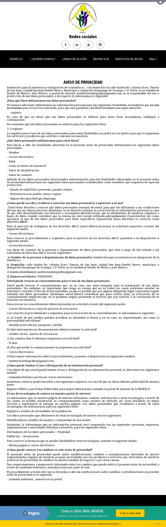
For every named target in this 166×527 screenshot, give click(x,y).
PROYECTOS (101, 59)
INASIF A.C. (17, 59)
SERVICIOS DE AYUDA (129, 59)
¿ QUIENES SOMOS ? (43, 59)
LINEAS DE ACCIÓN (74, 59)
